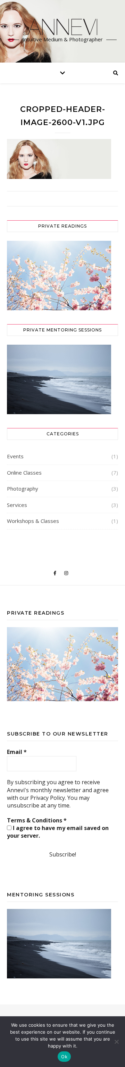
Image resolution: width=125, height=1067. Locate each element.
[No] (116, 1041)
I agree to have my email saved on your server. (58, 831)
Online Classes (24, 472)
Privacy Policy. (48, 798)
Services (17, 504)
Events (15, 456)
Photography (22, 488)
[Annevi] (62, 27)
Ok (64, 1056)
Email (17, 752)
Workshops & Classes (33, 520)
